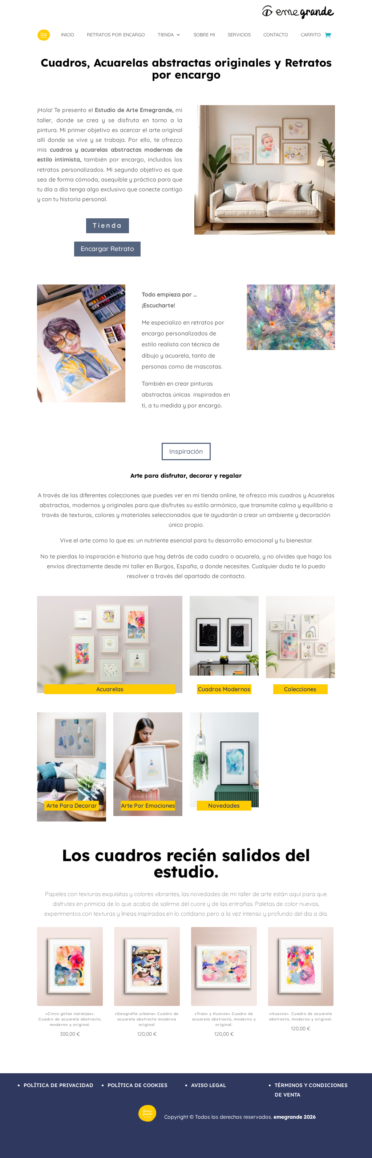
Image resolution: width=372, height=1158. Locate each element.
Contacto (275, 34)
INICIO (67, 34)
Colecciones (300, 689)
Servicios (239, 34)
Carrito (311, 34)
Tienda (166, 34)
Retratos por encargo (116, 34)
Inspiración (186, 451)
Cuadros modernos (224, 689)
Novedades (224, 805)
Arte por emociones (148, 805)
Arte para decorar (71, 805)
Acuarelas (110, 689)
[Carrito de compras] (328, 35)
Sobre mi (204, 34)
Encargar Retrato (107, 248)
